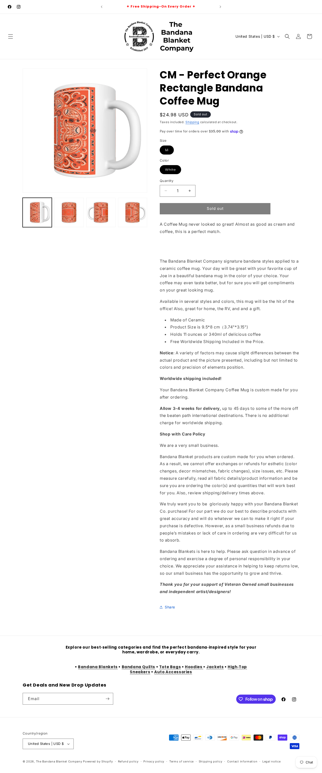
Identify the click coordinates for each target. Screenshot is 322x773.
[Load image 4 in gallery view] (132, 212)
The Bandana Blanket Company (59, 761)
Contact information (242, 761)
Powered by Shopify (98, 761)
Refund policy (128, 761)
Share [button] (170, 607)
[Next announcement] (220, 7)
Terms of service (181, 761)
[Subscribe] (107, 699)
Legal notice (271, 761)
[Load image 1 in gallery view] (37, 212)
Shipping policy (210, 761)
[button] (10, 36)
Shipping (192, 122)
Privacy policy (153, 761)
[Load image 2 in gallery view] (69, 212)
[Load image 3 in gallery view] (100, 212)
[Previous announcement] (101, 7)
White (173, 170)
